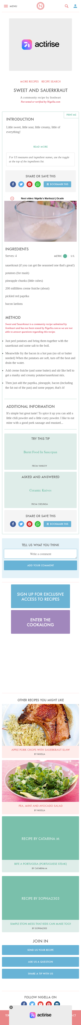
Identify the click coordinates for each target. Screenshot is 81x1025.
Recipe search (51, 81)
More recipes (29, 81)
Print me (71, 114)
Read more (40, 146)
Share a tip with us (40, 973)
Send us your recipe (40, 950)
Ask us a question (40, 961)
